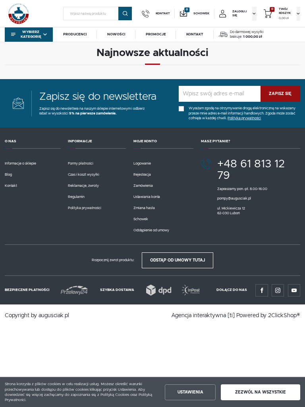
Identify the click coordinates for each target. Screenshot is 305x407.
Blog (8, 174)
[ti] (231, 315)
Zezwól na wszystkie (260, 392)
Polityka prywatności (84, 208)
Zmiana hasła (144, 208)
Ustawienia (190, 392)
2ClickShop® (284, 315)
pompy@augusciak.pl (234, 198)
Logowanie (142, 163)
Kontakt (11, 186)
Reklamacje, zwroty (83, 186)
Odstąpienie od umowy (151, 230)
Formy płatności (80, 163)
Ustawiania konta (146, 197)
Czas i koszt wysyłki (83, 174)
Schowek (140, 219)
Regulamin (76, 197)
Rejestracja (142, 174)
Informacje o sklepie (20, 163)
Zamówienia (143, 186)
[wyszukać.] (125, 13)
